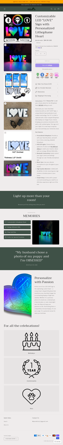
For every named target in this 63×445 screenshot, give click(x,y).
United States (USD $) (10, 438)
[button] (4, 9)
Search (5, 421)
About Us (6, 425)
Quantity (37, 50)
